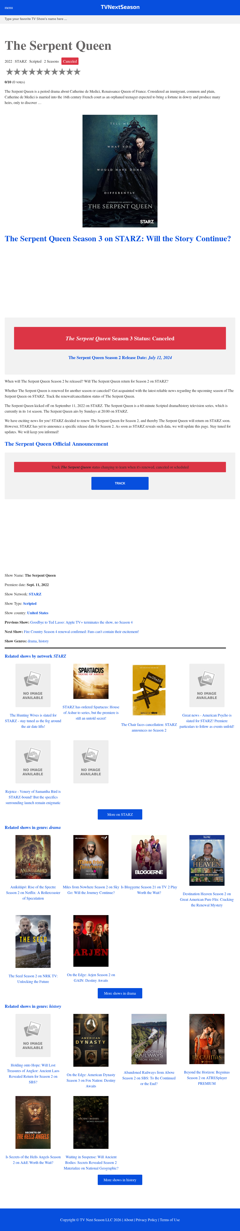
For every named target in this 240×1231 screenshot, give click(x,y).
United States (37, 612)
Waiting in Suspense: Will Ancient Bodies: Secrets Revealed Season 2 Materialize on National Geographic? (91, 1162)
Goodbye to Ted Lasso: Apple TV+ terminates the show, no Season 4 (81, 622)
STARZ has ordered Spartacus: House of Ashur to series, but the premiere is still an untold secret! (91, 712)
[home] (120, 7)
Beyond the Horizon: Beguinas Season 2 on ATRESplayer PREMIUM (207, 1078)
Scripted (30, 603)
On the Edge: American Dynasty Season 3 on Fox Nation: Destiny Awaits (91, 1080)
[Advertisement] (120, 281)
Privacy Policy (146, 1219)
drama (32, 640)
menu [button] (9, 7)
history (44, 640)
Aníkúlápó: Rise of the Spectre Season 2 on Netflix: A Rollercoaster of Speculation (33, 892)
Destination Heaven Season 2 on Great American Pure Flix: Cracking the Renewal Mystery (207, 899)
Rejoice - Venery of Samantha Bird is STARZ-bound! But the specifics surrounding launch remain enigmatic (33, 797)
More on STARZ (120, 814)
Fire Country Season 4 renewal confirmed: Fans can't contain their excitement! (81, 631)
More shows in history (120, 1179)
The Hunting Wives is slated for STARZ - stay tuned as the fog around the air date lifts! (33, 721)
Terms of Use (170, 1219)
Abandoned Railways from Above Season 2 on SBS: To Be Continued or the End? (149, 1078)
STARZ (35, 594)
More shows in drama (120, 993)
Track (120, 483)
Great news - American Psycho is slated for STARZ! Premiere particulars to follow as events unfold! (207, 721)
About (128, 1219)
